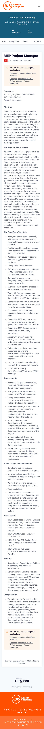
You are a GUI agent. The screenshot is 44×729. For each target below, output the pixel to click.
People (22, 710)
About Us (10, 710)
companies (14, 41)
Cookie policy (27, 687)
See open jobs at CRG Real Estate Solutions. (23, 74)
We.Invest (35, 710)
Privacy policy (16, 687)
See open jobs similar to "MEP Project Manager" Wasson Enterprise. (21, 81)
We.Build (22, 712)
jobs (4, 41)
